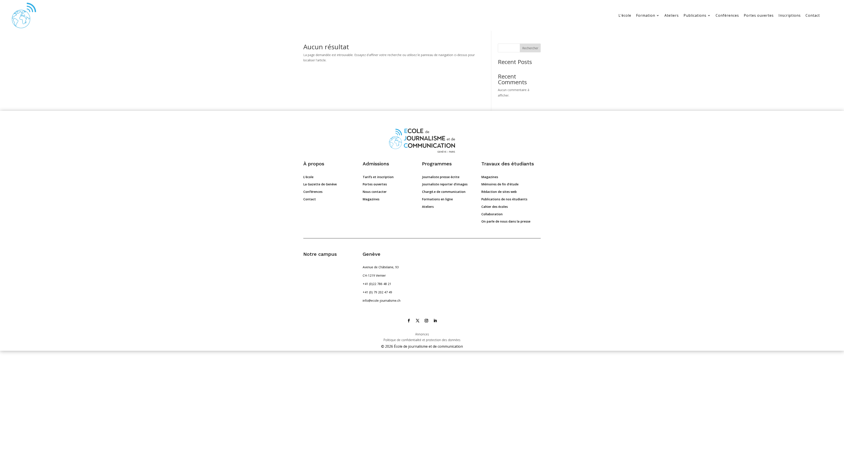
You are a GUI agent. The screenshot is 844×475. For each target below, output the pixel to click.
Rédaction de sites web (499, 192)
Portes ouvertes (759, 15)
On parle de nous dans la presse (505, 221)
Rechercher (530, 48)
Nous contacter (375, 192)
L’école (624, 15)
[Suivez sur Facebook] (408, 320)
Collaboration (492, 214)
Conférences (727, 15)
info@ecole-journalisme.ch (381, 300)
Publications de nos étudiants (504, 199)
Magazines (371, 199)
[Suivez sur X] (417, 320)
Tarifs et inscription (378, 177)
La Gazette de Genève (320, 184)
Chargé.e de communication (444, 192)
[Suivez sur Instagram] (426, 320)
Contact (813, 15)
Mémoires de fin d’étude (499, 184)
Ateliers (671, 15)
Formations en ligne (437, 199)
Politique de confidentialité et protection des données (422, 340)
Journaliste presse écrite (440, 177)
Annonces (422, 334)
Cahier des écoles (494, 207)
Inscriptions (790, 15)
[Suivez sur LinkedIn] (435, 320)
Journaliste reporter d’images (444, 184)
